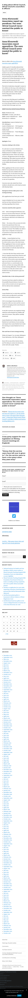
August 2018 (7, 754)
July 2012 (6, 893)
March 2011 (7, 923)
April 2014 (6, 853)
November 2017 (8, 771)
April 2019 (6, 739)
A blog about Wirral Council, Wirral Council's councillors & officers (13, 7)
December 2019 (8, 724)
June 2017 (6, 781)
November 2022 (8, 672)
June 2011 (6, 918)
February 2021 (7, 703)
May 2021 (6, 697)
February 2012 (7, 902)
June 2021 (6, 695)
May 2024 (6, 659)
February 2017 (7, 788)
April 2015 (6, 830)
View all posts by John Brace (13, 377)
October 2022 (7, 674)
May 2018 (6, 760)
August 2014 (7, 845)
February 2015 (7, 834)
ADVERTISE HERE (7, 531)
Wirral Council (8, 385)
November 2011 (8, 908)
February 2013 (7, 880)
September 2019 (8, 729)
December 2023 (8, 661)
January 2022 (7, 682)
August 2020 (7, 708)
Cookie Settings (3, 977)
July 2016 (6, 802)
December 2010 (8, 929)
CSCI (19, 386)
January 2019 (7, 745)
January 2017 (7, 790)
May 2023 (6, 667)
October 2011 (7, 910)
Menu (4, 12)
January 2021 (7, 705)
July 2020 (6, 710)
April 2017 (6, 784)
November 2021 (8, 686)
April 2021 (6, 699)
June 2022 (6, 676)
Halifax (22, 386)
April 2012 (6, 899)
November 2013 (8, 862)
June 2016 (6, 804)
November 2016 (8, 794)
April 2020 (6, 716)
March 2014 (7, 855)
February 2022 (7, 680)
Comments (5, 946)
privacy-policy (3, 978)
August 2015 (7, 823)
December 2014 (8, 838)
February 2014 (7, 857)
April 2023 (6, 668)
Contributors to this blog (9, 957)
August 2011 (7, 914)
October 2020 (7, 706)
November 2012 (8, 885)
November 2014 (8, 840)
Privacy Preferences (12, 995)
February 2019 (7, 743)
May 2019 (6, 737)
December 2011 (8, 906)
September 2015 (8, 821)
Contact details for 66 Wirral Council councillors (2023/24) (12, 953)
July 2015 (6, 824)
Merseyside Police (13, 388)
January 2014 (7, 859)
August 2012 (7, 891)
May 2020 (6, 714)
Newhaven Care (20, 388)
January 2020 (7, 722)
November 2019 (8, 726)
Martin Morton (16, 384)
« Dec (6, 634)
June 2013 (6, 872)
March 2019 (7, 741)
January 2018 (7, 767)
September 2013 (8, 866)
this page (20, 992)
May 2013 (6, 874)
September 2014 (8, 843)
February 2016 (7, 811)
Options (1, 973)
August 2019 (7, 731)
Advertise (4, 939)
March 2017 (7, 786)
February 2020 (7, 720)
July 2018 (6, 756)
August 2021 (7, 691)
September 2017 (8, 775)
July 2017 (6, 779)
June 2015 (6, 826)
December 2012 (8, 883)
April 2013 (6, 876)
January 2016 (7, 813)
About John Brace (7, 961)
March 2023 (7, 670)
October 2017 (7, 773)
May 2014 (6, 851)
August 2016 (7, 800)
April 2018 (6, 762)
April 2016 (6, 807)
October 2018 (7, 750)
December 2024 (8, 655)
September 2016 (8, 798)
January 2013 (7, 881)
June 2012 (6, 895)
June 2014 (6, 849)
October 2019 (7, 727)
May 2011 (6, 920)
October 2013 (7, 864)
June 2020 (6, 712)
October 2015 (7, 819)
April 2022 (6, 678)
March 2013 (7, 878)
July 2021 (6, 693)
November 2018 (8, 748)
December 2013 (8, 861)
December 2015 (8, 815)
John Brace (6, 382)
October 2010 (7, 933)
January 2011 (7, 927)
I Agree (19, 995)
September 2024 (8, 657)
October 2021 (7, 687)
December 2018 (8, 746)
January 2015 (7, 836)
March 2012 (7, 901)
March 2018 (7, 764)
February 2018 (7, 765)
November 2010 (8, 931)
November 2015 (8, 817)
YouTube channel (7, 949)
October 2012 (7, 887)
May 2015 (6, 828)
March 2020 (7, 718)
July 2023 (6, 665)
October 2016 (7, 796)
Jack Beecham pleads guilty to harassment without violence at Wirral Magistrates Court (14, 597)
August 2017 (7, 777)
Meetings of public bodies (9, 943)
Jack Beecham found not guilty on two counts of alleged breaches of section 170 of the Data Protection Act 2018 (14, 602)
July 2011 (6, 916)
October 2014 (7, 842)
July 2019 (6, 733)
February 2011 (7, 925)
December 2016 (8, 792)
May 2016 (6, 805)
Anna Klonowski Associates (12, 386)
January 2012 (7, 904)
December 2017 (8, 769)
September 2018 (8, 752)
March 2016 (7, 809)
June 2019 (6, 735)
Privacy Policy (19, 986)
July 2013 (6, 870)
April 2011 (6, 921)
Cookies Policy (16, 966)
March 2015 (7, 832)
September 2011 (8, 912)
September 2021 (8, 689)
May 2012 (6, 897)
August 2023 (7, 663)
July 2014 (6, 847)
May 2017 (6, 783)
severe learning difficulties (8, 389)
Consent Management (5, 975)
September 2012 (8, 889)
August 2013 (7, 868)
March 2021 (7, 701)
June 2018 (6, 758)
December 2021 (8, 684)
